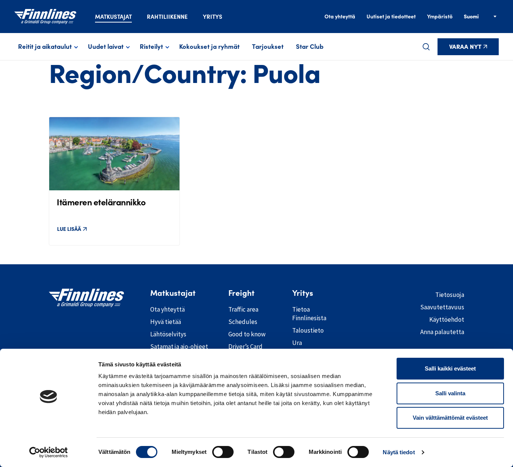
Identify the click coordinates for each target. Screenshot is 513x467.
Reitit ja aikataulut (45, 46)
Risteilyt (151, 46)
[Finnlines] (45, 16)
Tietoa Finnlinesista (309, 313)
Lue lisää (69, 229)
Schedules (242, 322)
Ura (297, 343)
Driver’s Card (245, 346)
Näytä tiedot (399, 452)
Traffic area (243, 309)
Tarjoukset (268, 46)
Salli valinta (450, 393)
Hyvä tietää (165, 322)
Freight (241, 293)
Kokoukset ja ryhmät (209, 46)
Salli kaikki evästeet (450, 368)
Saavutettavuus (442, 307)
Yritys (212, 16)
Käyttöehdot (446, 319)
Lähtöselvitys (168, 334)
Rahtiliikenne (167, 16)
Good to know (247, 334)
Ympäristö (440, 16)
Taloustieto (308, 330)
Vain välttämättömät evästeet (450, 417)
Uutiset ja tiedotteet (391, 16)
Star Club (309, 46)
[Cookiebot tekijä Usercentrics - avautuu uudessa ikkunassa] (48, 452)
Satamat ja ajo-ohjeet (179, 346)
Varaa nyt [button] (465, 46)
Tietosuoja (449, 295)
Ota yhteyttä (339, 16)
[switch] (223, 452)
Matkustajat (113, 16)
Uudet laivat (106, 46)
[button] (426, 46)
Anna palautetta (442, 332)
